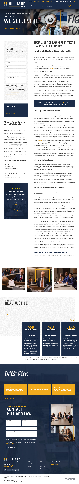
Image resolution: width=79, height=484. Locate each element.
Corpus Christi (36, 1)
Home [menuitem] (28, 5)
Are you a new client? (10, 73)
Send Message (10, 96)
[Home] (14, 4)
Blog (52, 1)
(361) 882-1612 (8, 466)
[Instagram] (15, 470)
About (29, 461)
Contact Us (42, 468)
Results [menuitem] (63, 5)
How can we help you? (10, 77)
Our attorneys (37, 74)
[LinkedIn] (10, 470)
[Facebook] (7, 470)
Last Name (8, 62)
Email (7, 70)
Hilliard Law (52, 68)
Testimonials (42, 466)
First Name (8, 58)
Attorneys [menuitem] (37, 5)
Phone (7, 66)
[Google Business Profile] (18, 470)
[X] (5, 470)
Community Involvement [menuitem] (49, 5)
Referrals (47, 1)
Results (41, 463)
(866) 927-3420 (68, 1)
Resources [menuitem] (58, 5)
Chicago (42, 1)
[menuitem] (16, 110)
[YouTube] (13, 470)
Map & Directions (54, 464)
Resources (30, 468)
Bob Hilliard (40, 140)
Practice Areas (31, 463)
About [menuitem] (32, 5)
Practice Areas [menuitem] (42, 5)
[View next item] (17, 210)
